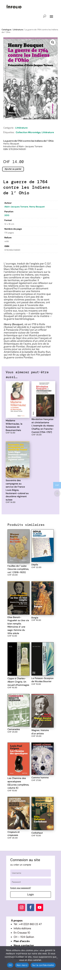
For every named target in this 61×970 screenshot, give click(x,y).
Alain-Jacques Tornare (16, 206)
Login (30, 894)
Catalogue (6, 29)
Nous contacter (24, 945)
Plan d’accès (22, 941)
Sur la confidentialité (43, 965)
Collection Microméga (28, 132)
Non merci (22, 965)
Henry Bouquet (37, 206)
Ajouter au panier (13, 169)
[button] (53, 42)
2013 (6, 215)
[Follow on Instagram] (21, 907)
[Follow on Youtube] (39, 907)
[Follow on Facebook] (30, 907)
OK (10, 965)
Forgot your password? (20, 888)
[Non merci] (57, 958)
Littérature (18, 29)
